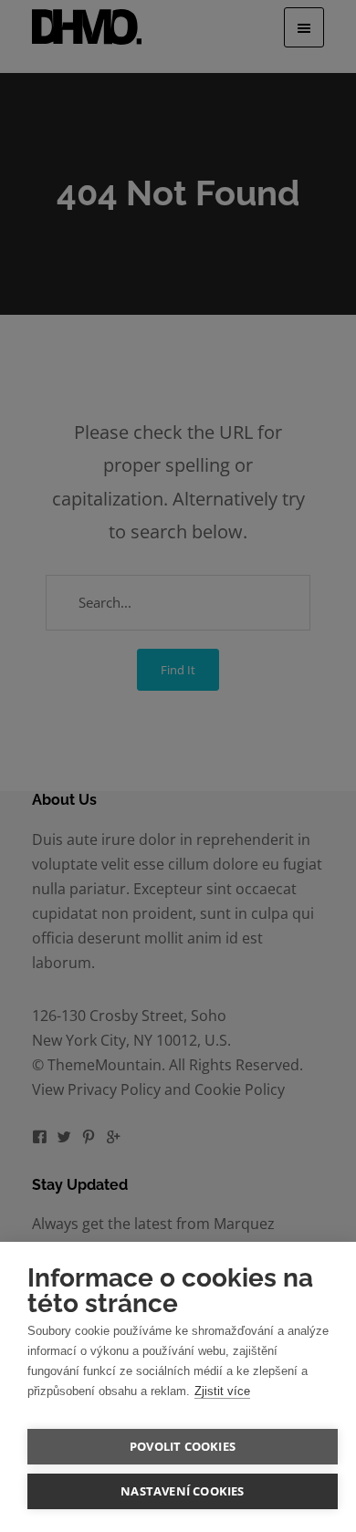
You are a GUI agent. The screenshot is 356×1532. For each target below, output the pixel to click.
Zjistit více (222, 1391)
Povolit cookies (183, 1446)
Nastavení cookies (182, 1491)
